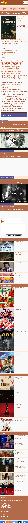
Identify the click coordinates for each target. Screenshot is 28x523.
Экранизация (20, 8)
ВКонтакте (3, 514)
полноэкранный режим (7, 151)
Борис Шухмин (18, 77)
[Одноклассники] (8, 522)
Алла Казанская (6, 72)
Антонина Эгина (13, 41)
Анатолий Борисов (19, 79)
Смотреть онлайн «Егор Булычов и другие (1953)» (13, 115)
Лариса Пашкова (6, 62)
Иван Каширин (15, 66)
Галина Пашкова (17, 62)
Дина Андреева (21, 61)
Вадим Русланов (16, 72)
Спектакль (13, 8)
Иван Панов (22, 41)
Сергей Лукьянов (11, 61)
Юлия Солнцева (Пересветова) (10, 39)
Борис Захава (21, 25)
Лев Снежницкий (16, 64)
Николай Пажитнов (7, 70)
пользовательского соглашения (15, 500)
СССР (3, 8)
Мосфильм (8, 10)
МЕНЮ (2, 3)
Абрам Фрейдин (13, 43)
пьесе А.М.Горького (7, 84)
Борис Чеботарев (6, 45)
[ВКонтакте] (2, 522)
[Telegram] (14, 522)
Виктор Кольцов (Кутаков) (9, 75)
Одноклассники (5, 515)
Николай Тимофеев (7, 77)
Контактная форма (6, 507)
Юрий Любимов (5, 66)
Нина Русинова (5, 64)
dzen (2, 513)
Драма (7, 8)
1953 (3, 10)
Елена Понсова (22, 75)
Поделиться (4, 120)
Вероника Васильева (7, 79)
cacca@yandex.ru (5, 506)
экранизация (13, 52)
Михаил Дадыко (16, 68)
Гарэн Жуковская (18, 70)
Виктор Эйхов (5, 73)
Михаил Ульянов (15, 73)
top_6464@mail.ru (5, 504)
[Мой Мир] (25, 522)
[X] (19, 522)
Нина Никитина (5, 68)
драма (7, 52)
